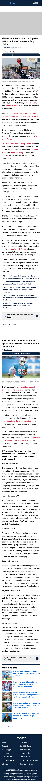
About (4, 742)
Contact (5, 746)
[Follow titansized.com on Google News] (37, 316)
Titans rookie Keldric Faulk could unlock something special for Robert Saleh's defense (19, 289)
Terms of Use (7, 757)
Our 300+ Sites (25, 746)
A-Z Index (5, 764)
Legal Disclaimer (8, 760)
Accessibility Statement (29, 760)
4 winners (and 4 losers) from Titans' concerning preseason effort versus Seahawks (18, 305)
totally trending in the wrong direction (16, 421)
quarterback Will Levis (19, 249)
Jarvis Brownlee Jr (12, 106)
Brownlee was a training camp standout (17, 144)
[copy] (14, 51)
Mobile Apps (6, 750)
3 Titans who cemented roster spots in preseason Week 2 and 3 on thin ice (19, 283)
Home (4, 324)
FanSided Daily (25, 750)
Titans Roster (12, 324)
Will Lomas (8, 48)
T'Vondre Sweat (30, 103)
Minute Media (11, 769)
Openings (23, 742)
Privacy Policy (25, 753)
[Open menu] (3, 3)
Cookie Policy (25, 757)
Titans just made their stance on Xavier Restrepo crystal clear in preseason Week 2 (21, 277)
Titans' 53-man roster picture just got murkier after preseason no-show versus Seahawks (20, 297)
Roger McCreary (17, 153)
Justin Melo (8, 350)
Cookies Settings (26, 764)
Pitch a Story (6, 753)
